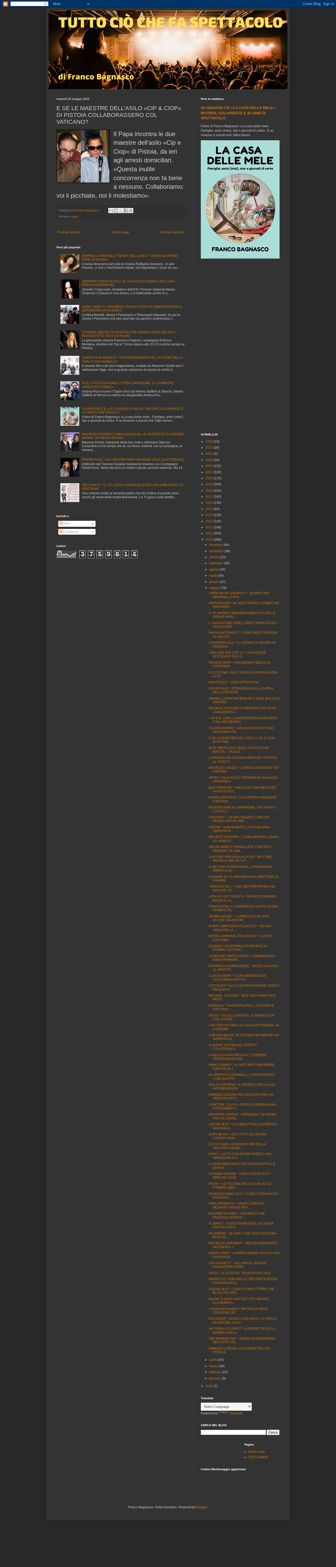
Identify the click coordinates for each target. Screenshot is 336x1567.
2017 (210, 496)
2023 (210, 460)
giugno (214, 582)
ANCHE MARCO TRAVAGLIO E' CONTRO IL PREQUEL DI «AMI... (240, 848)
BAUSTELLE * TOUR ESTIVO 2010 (234, 682)
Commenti (70, 532)
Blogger (201, 1507)
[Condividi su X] (120, 210)
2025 (210, 447)
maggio (215, 588)
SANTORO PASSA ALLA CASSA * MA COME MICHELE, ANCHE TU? (240, 858)
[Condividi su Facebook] (125, 210)
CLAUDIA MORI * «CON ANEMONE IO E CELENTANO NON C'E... (237, 977)
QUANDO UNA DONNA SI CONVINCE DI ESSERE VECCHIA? (238, 948)
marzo (214, 1366)
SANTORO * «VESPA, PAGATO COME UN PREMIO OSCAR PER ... (239, 819)
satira (74, 216)
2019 (210, 484)
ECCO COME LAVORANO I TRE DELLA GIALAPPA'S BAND (237, 1146)
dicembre (216, 545)
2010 (210, 539)
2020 (210, 478)
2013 (210, 521)
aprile (213, 1360)
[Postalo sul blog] (115, 210)
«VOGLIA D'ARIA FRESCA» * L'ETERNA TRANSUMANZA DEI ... (237, 1057)
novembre (216, 551)
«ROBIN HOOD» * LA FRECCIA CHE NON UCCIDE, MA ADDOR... (239, 918)
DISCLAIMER (258, 1457)
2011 (210, 533)
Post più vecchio (172, 232)
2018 (210, 490)
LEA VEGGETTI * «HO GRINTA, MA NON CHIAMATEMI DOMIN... (237, 1265)
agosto (214, 569)
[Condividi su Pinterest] (130, 210)
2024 (210, 453)
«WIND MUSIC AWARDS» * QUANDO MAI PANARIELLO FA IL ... (239, 595)
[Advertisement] (240, 346)
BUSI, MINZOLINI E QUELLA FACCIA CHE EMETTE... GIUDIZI (239, 749)
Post (66, 523)
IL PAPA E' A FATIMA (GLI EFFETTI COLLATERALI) (233, 1047)
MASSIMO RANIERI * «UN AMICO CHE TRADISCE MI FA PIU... (237, 1215)
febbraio (215, 1372)
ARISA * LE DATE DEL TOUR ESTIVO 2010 (240, 1273)
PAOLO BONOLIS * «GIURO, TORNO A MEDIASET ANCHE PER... (236, 1205)
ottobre (214, 557)
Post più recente (69, 232)
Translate (236, 1413)
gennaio (215, 1378)
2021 (210, 472)
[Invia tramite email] (110, 210)
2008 (210, 1386)
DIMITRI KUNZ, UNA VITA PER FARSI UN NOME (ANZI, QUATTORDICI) (133, 459)
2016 (210, 503)
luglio (213, 575)
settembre (216, 563)
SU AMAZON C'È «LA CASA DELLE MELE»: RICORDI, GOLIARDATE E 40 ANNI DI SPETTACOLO (238, 113)
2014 (210, 515)
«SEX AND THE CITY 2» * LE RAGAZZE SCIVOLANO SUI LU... (237, 654)
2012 (210, 527)
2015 (210, 509)
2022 (210, 466)
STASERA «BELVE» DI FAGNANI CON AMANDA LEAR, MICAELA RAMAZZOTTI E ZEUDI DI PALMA (128, 334)
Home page (120, 232)
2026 (210, 441)
